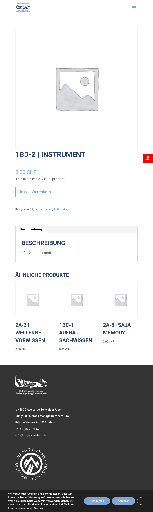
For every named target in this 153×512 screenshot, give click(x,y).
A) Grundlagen (63, 209)
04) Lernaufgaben (41, 209)
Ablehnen (123, 501)
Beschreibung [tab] (31, 229)
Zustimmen (97, 501)
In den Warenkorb (35, 192)
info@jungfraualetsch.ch (30, 435)
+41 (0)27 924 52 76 (30, 429)
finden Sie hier (34, 508)
